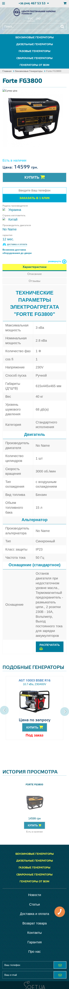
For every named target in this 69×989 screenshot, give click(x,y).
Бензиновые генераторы (34, 37)
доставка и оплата (17, 244)
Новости (34, 895)
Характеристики (35, 267)
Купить (32, 177)
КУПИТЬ (32, 727)
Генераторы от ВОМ (34, 65)
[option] (33, 118)
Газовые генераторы (34, 51)
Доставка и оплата (34, 914)
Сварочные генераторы (34, 58)
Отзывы (34, 281)
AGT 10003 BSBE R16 (34, 680)
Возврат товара (34, 923)
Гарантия (34, 942)
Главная (7, 71)
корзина (64, 3)
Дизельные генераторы (34, 44)
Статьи (34, 904)
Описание (34, 274)
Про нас (34, 951)
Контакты (34, 932)
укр (38, 18)
